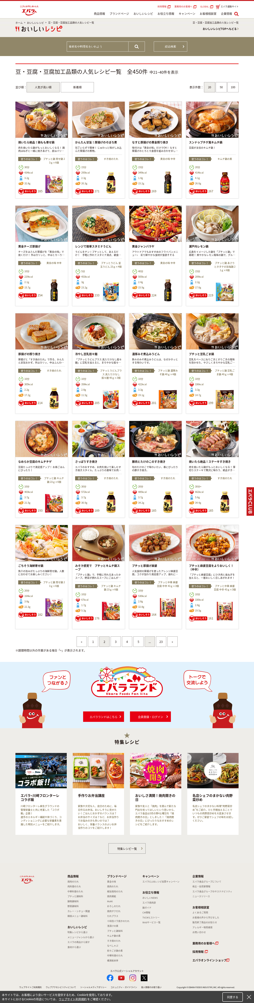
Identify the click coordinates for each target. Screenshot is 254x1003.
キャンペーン (187, 14)
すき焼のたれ (113, 940)
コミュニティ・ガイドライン (124, 987)
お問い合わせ (199, 932)
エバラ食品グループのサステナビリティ (212, 891)
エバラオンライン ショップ (209, 960)
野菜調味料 (73, 906)
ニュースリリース (201, 896)
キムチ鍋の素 (113, 935)
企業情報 (226, 14)
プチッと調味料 (75, 896)
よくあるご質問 (200, 912)
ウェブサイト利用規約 (73, 999)
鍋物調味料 (73, 901)
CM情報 (146, 912)
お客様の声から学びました (205, 917)
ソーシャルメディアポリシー (93, 987)
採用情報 (161, 6)
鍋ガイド (146, 907)
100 (233, 87)
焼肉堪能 (111, 896)
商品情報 (99, 14)
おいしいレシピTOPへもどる (220, 29)
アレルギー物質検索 (202, 927)
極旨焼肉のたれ (115, 891)
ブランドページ (119, 14)
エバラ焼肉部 (149, 902)
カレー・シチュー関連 (78, 911)
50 (221, 87)
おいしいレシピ (143, 14)
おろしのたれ (113, 906)
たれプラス (112, 916)
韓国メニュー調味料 (77, 916)
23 (161, 641)
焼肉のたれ (73, 881)
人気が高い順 (43, 87)
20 (209, 87)
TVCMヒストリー (151, 917)
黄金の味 (111, 881)
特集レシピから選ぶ (77, 932)
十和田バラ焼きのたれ (118, 921)
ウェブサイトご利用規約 (30, 987)
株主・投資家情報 (201, 886)
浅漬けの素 (112, 926)
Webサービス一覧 (151, 922)
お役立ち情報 (165, 14)
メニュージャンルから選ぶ (80, 937)
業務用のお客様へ (183, 6)
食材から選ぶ (74, 947)
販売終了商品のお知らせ (204, 922)
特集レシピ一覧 (127, 849)
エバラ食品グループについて (206, 881)
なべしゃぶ (112, 945)
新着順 (77, 87)
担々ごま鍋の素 (115, 950)
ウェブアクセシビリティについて (61, 987)
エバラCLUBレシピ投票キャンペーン (160, 881)
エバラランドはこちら (104, 717)
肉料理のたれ (74, 886)
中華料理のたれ (75, 891)
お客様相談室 (208, 14)
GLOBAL (205, 6)
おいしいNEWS (150, 897)
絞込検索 (170, 46)
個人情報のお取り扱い (151, 987)
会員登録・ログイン (150, 717)
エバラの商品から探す (78, 942)
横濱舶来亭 (112, 960)
